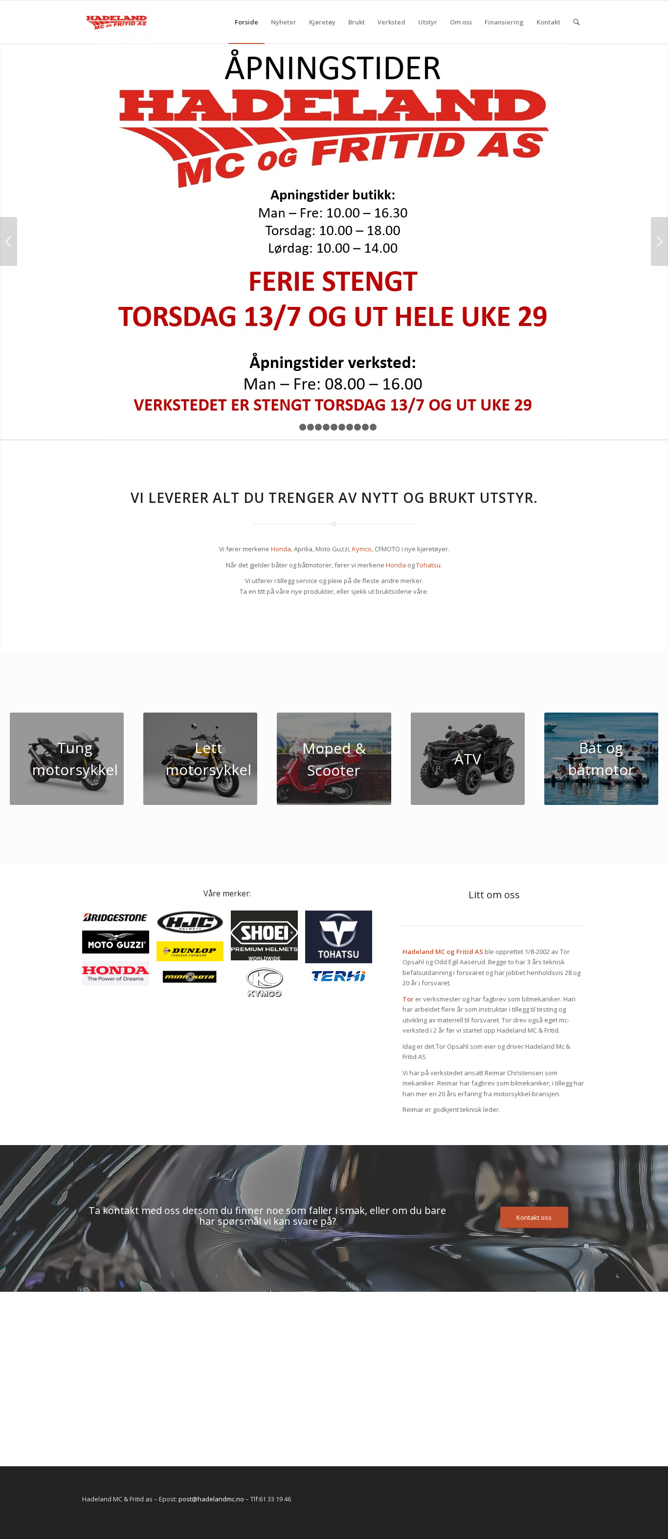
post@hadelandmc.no (211, 1499)
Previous (8, 241)
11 (373, 427)
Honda (281, 548)
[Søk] (576, 21)
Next (659, 241)
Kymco (362, 548)
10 (365, 427)
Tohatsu (428, 565)
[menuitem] (246, 21)
